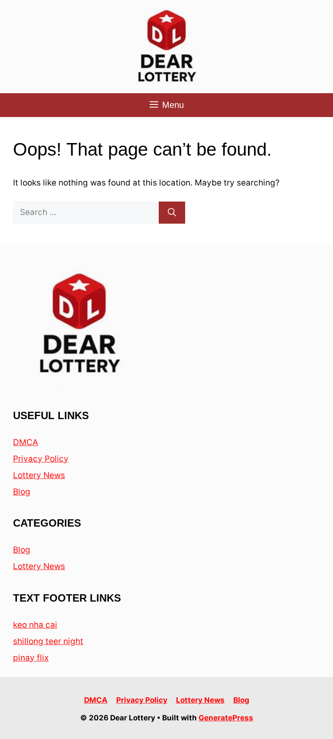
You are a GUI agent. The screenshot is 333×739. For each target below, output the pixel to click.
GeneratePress (226, 717)
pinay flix (31, 658)
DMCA (25, 442)
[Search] (172, 213)
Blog (21, 492)
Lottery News (39, 475)
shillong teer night (48, 641)
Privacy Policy (41, 459)
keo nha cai (35, 625)
